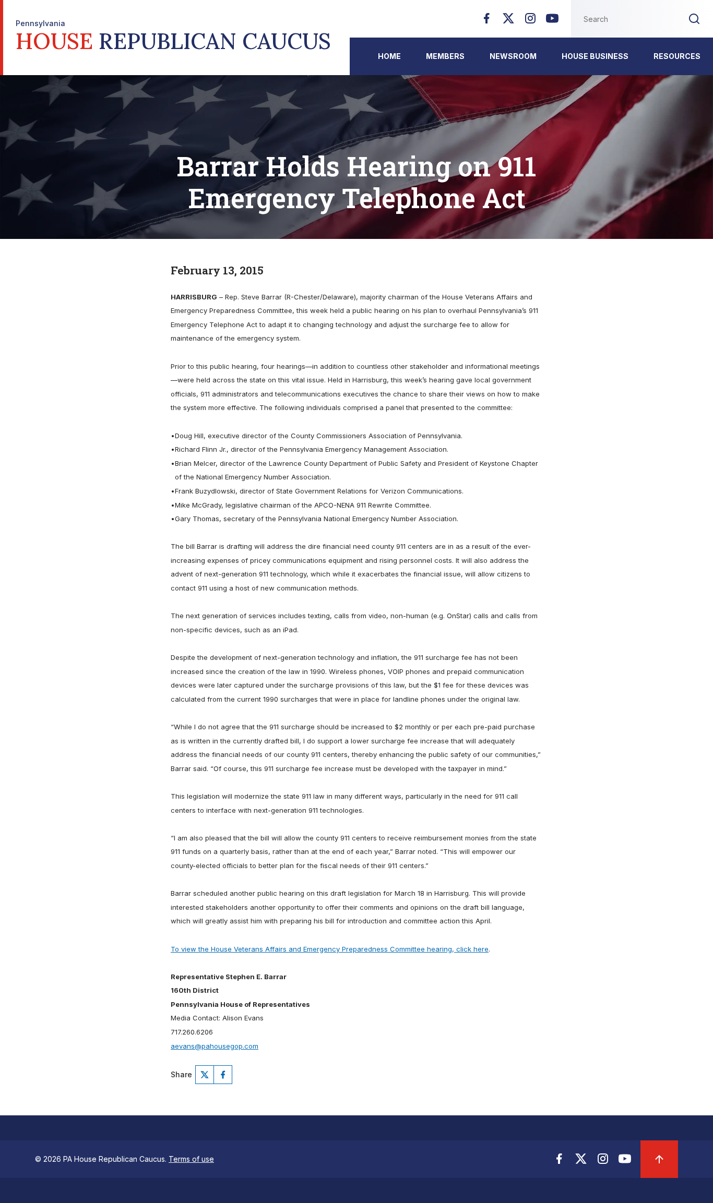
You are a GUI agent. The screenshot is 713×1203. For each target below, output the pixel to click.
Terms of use (191, 1158)
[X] (508, 21)
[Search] (694, 19)
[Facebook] (486, 21)
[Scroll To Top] (659, 1159)
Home (389, 56)
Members (445, 56)
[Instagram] (530, 21)
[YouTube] (552, 21)
